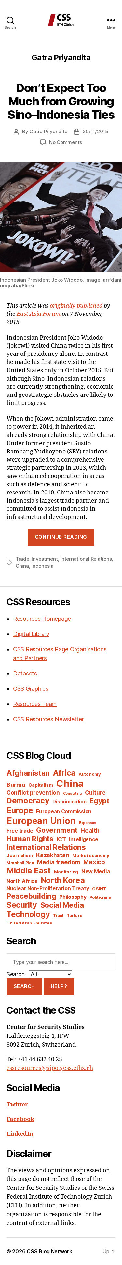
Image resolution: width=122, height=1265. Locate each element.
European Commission (63, 811)
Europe (20, 810)
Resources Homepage (42, 618)
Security (22, 905)
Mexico (94, 862)
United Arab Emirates (29, 922)
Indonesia (42, 566)
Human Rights (30, 838)
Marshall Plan (20, 862)
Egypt (99, 801)
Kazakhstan (52, 855)
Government (56, 830)
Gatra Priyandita (48, 131)
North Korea (63, 880)
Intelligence (83, 839)
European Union (41, 820)
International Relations (86, 559)
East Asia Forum (39, 314)
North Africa (22, 881)
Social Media (62, 905)
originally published (76, 306)
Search (24, 986)
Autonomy (90, 774)
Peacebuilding (31, 896)
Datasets (25, 673)
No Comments (65, 142)
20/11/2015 (95, 131)
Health (89, 830)
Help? (59, 986)
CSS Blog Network (49, 1251)
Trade (22, 559)
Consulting (72, 793)
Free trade (20, 831)
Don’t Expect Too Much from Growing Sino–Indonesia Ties (61, 101)
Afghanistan (28, 773)
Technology (28, 914)
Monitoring (66, 871)
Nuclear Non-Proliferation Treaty (48, 888)
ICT (61, 839)
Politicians (100, 897)
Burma (16, 784)
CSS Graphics (30, 688)
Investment (45, 559)
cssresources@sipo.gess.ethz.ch (50, 1068)
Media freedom (58, 862)
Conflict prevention (33, 792)
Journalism (20, 855)
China (22, 566)
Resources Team (35, 704)
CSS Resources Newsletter (48, 719)
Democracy (28, 800)
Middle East (29, 870)
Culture (95, 792)
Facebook (20, 1119)
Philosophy (72, 897)
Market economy (90, 855)
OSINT (99, 888)
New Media (95, 871)
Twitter (17, 1104)
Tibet (58, 915)
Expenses (87, 823)
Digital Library (31, 634)
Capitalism (40, 785)
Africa (64, 773)
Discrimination (69, 801)
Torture (74, 915)
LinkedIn (20, 1134)
